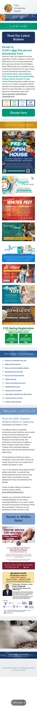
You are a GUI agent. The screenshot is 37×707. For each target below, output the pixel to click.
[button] (19, 702)
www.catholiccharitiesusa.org (12, 492)
